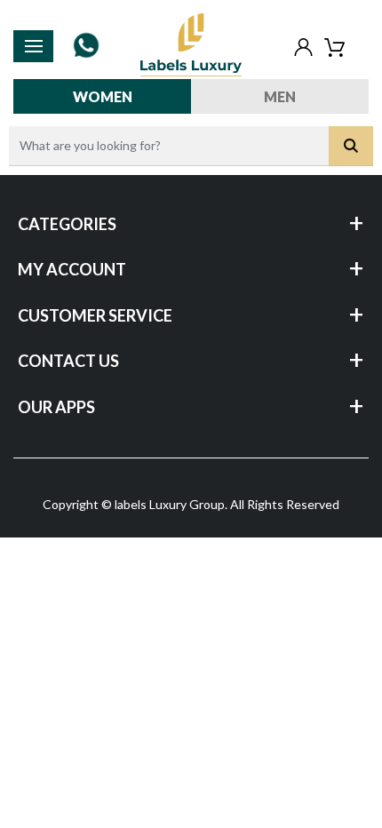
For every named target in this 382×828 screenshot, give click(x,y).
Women (102, 96)
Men (280, 96)
